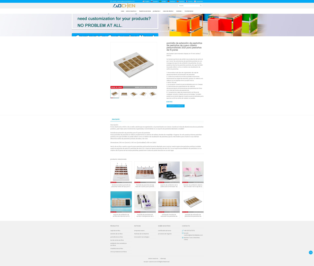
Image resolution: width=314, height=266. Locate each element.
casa (122, 11)
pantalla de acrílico (116, 237)
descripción (116, 119)
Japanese (199, 1)
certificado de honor (164, 231)
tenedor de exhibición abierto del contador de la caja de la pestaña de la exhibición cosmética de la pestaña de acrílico (192, 185)
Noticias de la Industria (141, 234)
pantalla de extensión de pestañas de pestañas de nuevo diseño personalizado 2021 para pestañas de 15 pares (193, 215)
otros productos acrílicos (118, 252)
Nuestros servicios (145, 11)
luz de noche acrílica (117, 240)
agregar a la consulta (175, 106)
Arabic (164, 1)
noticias (178, 11)
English (147, 1)
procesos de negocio (165, 234)
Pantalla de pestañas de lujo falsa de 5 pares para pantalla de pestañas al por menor (145, 185)
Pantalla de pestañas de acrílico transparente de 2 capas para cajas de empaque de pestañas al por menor (145, 215)
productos (156, 11)
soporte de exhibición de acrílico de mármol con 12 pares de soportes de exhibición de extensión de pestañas (121, 215)
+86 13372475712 (189, 231)
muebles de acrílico (116, 248)
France (190, 1)
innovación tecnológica (141, 237)
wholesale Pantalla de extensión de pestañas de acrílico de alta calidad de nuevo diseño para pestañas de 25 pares (169, 215)
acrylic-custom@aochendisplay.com (123, 1)
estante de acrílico (116, 234)
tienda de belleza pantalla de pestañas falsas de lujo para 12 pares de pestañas (121, 185)
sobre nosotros (131, 11)
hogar (114, 31)
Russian (155, 1)
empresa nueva (139, 231)
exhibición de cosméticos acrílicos (140, 31)
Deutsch (172, 1)
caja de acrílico (115, 231)
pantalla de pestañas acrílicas (164, 31)
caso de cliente (168, 11)
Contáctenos (189, 11)
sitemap (163, 258)
